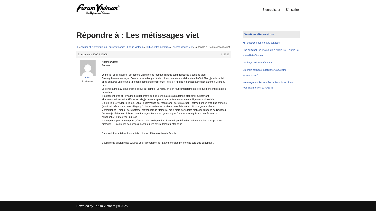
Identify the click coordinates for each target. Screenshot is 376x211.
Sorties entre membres (158, 47)
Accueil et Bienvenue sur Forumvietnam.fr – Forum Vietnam (112, 47)
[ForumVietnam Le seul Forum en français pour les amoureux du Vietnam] (100, 10)
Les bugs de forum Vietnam (257, 62)
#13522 (225, 54)
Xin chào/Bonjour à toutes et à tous (261, 42)
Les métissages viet (182, 47)
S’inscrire (292, 9)
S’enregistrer (271, 9)
